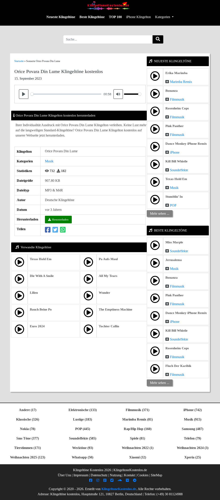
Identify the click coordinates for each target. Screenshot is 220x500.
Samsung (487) (192, 429)
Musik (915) (192, 419)
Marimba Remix (181, 82)
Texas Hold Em (41, 259)
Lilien (34, 292)
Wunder (104, 292)
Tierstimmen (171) (27, 448)
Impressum (80, 475)
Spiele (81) (137, 438)
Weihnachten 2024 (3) (192, 448)
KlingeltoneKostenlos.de (118, 489)
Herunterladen (60, 219)
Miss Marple (174, 242)
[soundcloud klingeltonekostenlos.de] (120, 480)
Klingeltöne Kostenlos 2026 (92, 470)
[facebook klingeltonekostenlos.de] (91, 480)
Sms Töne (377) (27, 438)
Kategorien (163, 17)
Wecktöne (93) (82, 448)
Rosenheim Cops (177, 108)
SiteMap (156, 475)
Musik (49, 161)
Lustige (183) (82, 419)
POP (173, 205)
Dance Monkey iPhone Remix (186, 143)
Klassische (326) (27, 419)
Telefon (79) (192, 438)
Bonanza (171, 90)
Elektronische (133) (83, 410)
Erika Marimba (176, 73)
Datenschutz (99, 475)
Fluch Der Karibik (178, 366)
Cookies (142, 475)
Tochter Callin (109, 326)
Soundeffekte (179, 170)
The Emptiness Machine (115, 309)
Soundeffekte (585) (82, 438)
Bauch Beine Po (41, 309)
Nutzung (116, 475)
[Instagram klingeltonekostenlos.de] (98, 480)
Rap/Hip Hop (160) (137, 429)
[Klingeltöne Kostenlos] (108, 5)
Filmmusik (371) (137, 410)
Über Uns (64, 475)
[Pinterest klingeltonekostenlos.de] (105, 480)
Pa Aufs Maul (108, 259)
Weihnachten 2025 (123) (27, 457)
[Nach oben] (214, 494)
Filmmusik (177, 99)
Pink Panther (174, 126)
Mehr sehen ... (159, 213)
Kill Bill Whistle (176, 161)
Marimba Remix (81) (137, 419)
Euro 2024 (37, 326)
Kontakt (129, 475)
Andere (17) (27, 410)
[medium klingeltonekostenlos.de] (128, 480)
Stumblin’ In (174, 196)
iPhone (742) (192, 410)
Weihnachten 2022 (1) (137, 448)
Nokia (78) (27, 429)
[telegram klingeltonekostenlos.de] (135, 480)
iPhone (174, 152)
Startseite (19, 61)
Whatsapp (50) (82, 457)
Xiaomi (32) (137, 457)
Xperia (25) (192, 457)
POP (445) (82, 429)
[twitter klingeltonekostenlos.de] (112, 480)
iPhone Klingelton (138, 17)
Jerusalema (173, 260)
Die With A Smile (42, 276)
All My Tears (108, 276)
